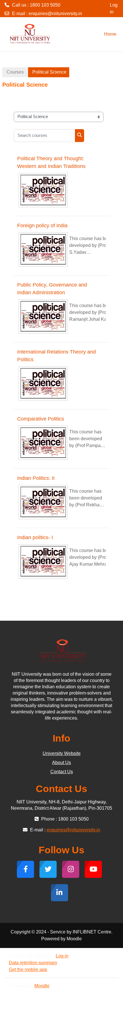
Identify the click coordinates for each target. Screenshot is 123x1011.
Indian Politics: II (36, 478)
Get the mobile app (28, 969)
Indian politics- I (35, 537)
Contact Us (61, 771)
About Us (61, 762)
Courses (15, 72)
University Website (62, 753)
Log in (114, 8)
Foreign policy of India (42, 225)
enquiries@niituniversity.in (55, 13)
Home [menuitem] (110, 34)
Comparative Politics (40, 419)
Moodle (41, 985)
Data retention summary (33, 962)
